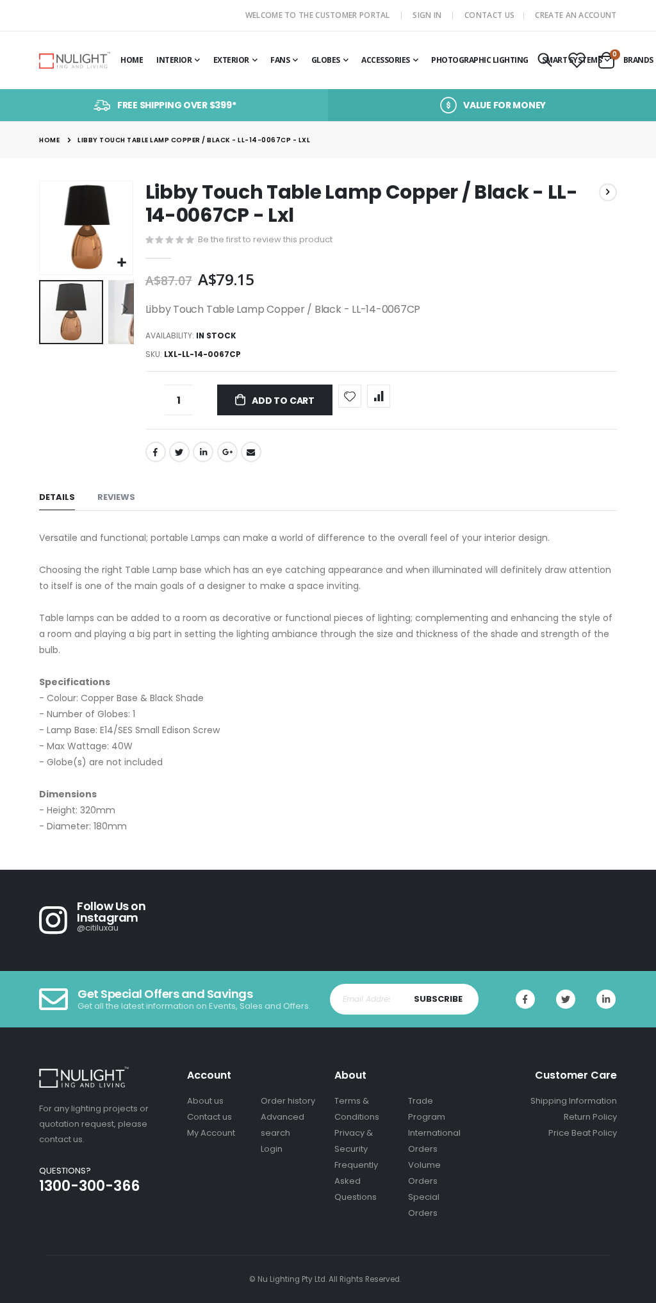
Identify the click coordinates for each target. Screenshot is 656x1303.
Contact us (209, 1117)
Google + (227, 452)
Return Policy (590, 1117)
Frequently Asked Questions (356, 1181)
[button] (121, 263)
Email (251, 452)
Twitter (179, 452)
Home (49, 140)
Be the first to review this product (265, 239)
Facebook (155, 452)
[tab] (57, 498)
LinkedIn (203, 452)
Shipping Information (573, 1101)
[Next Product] (608, 192)
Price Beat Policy (582, 1133)
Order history (288, 1101)
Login (272, 1149)
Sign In (427, 15)
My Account (211, 1133)
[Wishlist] (576, 61)
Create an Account (575, 15)
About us (205, 1101)
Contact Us (489, 15)
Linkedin (606, 999)
